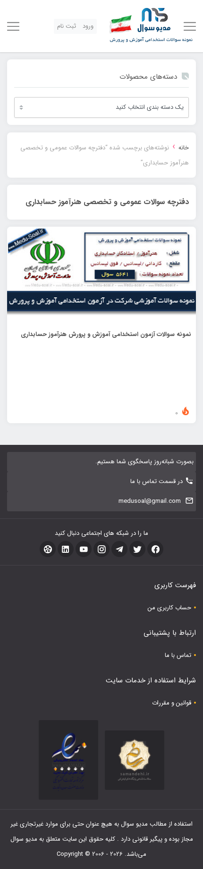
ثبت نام (66, 26)
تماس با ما (178, 655)
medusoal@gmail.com (149, 501)
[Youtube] (84, 549)
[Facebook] (155, 549)
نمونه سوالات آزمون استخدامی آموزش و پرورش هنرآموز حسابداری (106, 334)
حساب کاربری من (169, 608)
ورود (88, 26)
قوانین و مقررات (171, 703)
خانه (183, 148)
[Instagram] (101, 549)
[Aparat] (48, 549)
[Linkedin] (66, 549)
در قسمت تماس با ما (156, 481)
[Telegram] (119, 549)
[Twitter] (137, 549)
